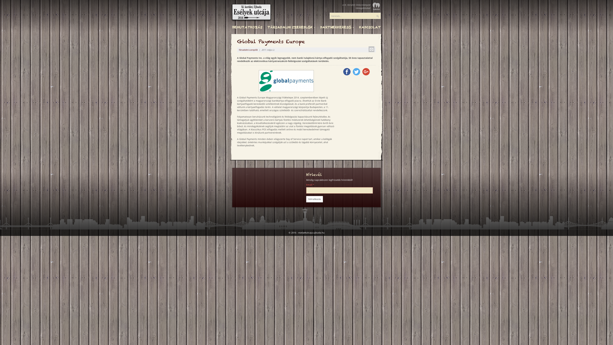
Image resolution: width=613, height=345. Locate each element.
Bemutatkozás (247, 27)
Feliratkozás (314, 199)
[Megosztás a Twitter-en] (356, 71)
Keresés (380, 16)
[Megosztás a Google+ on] (366, 71)
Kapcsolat (370, 27)
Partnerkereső (336, 27)
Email (310, 184)
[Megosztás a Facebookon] (347, 71)
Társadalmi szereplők (291, 27)
